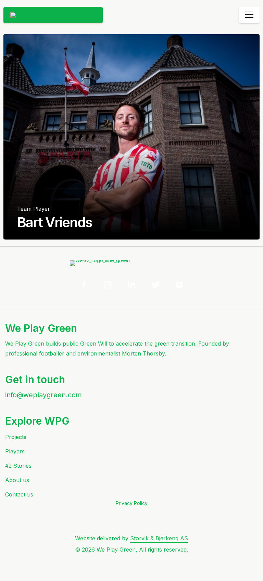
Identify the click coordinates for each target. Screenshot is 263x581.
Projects (15, 437)
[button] (83, 284)
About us (17, 480)
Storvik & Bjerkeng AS (159, 538)
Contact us (19, 494)
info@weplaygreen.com (43, 395)
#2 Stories (18, 465)
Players (15, 451)
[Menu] (249, 15)
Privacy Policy (132, 503)
